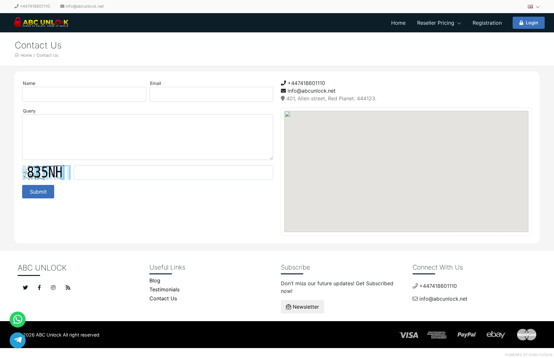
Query (29, 110)
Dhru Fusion (540, 355)
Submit (38, 191)
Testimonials (164, 289)
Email (155, 83)
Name (29, 83)
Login (532, 22)
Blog (154, 280)
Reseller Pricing (436, 23)
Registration (487, 23)
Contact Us (47, 55)
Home (398, 23)
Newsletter (305, 307)
